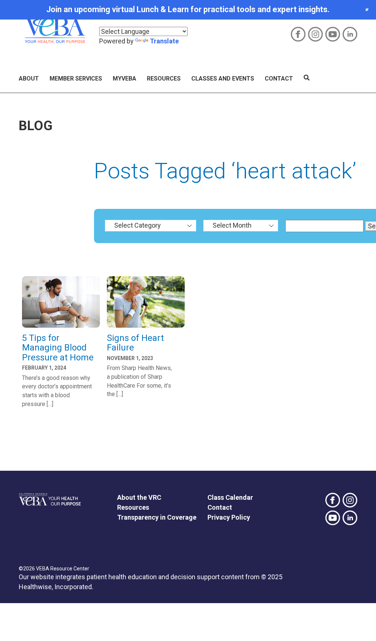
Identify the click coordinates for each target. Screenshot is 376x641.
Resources (164, 78)
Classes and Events (222, 78)
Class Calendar (230, 497)
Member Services (76, 78)
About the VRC (139, 497)
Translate (164, 41)
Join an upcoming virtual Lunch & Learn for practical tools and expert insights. (188, 9)
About (29, 78)
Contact (279, 78)
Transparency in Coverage (156, 517)
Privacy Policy (228, 517)
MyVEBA (124, 78)
